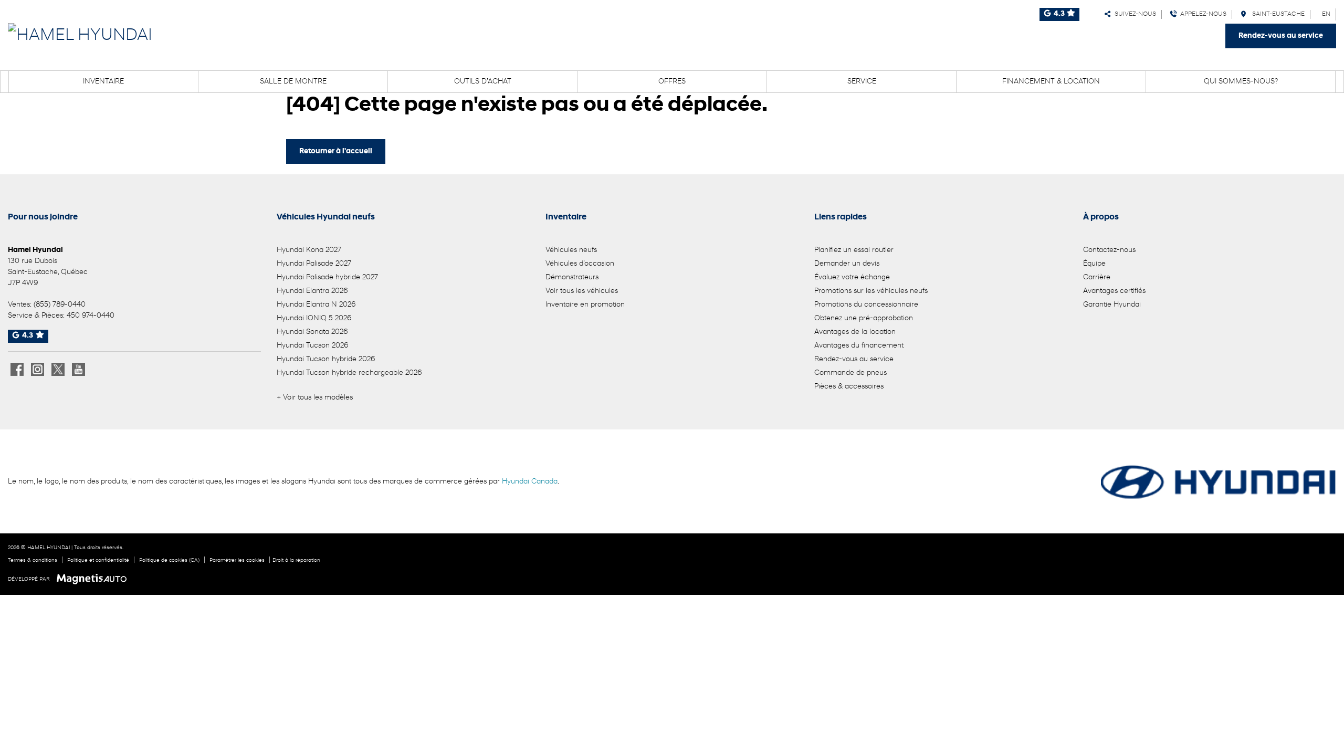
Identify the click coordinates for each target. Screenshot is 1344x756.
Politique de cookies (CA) (169, 560)
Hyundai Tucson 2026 (312, 346)
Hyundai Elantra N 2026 (316, 305)
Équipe (1094, 264)
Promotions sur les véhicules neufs (871, 291)
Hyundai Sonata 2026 (312, 332)
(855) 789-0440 (60, 305)
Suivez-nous (1133, 14)
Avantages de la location (855, 332)
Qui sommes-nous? (1241, 82)
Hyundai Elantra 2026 (312, 291)
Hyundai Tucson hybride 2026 (326, 359)
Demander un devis (846, 264)
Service (861, 82)
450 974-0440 (90, 316)
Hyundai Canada (530, 482)
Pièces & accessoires (849, 387)
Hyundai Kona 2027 (309, 250)
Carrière (1096, 277)
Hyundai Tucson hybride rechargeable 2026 (349, 373)
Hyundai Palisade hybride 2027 (327, 277)
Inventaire (103, 82)
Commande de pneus (850, 373)
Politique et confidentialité (98, 560)
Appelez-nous (1201, 14)
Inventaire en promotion (585, 305)
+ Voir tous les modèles (315, 398)
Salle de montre (293, 82)
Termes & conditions (32, 560)
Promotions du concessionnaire (866, 305)
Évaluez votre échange (852, 277)
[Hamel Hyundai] (80, 35)
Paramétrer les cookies (237, 560)
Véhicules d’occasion (579, 264)
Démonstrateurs (571, 277)
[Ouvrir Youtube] (78, 369)
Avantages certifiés (1114, 291)
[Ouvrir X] (58, 369)
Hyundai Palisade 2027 (314, 264)
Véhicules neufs (571, 250)
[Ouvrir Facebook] (17, 369)
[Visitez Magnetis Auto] (94, 579)
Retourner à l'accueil (335, 151)
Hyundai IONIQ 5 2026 (314, 318)
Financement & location (1051, 82)
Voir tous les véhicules (581, 291)
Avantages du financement (859, 346)
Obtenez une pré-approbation (863, 318)
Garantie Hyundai (1112, 305)
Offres (672, 82)
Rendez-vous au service (1280, 36)
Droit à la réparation (296, 560)
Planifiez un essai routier (854, 250)
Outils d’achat (482, 82)
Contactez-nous (1109, 250)
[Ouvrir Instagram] (37, 369)
